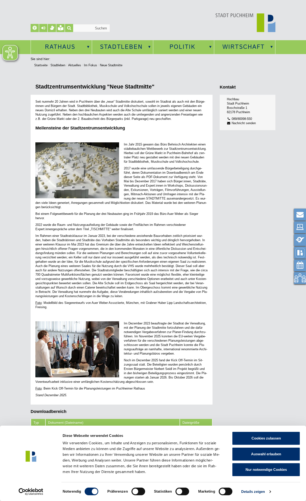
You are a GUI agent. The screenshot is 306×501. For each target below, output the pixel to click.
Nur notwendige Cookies (266, 470)
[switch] (138, 491)
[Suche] (69, 28)
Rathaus (60, 47)
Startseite (41, 65)
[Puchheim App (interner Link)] (300, 253)
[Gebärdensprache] (52, 28)
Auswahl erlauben (266, 454)
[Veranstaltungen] (300, 265)
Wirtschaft (243, 47)
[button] (43, 28)
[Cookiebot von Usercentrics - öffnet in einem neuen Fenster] (31, 491)
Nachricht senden (243, 123)
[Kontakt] (300, 215)
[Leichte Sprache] (60, 28)
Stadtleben (121, 47)
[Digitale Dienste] (300, 227)
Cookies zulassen (266, 438)
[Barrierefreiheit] (35, 28)
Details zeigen (253, 492)
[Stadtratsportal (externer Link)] (300, 278)
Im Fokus (90, 65)
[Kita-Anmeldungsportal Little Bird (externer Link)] (300, 240)
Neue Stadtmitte (111, 65)
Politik (182, 47)
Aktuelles (74, 65)
